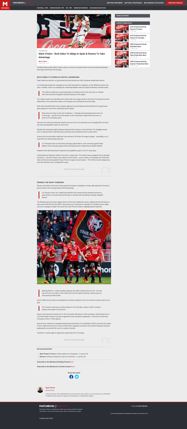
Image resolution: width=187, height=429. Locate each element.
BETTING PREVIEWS (115, 3)
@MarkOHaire (50, 390)
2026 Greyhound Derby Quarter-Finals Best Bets (139, 63)
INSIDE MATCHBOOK (81, 8)
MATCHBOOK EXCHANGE (154, 3)
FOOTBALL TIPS (42, 8)
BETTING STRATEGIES (133, 3)
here (72, 362)
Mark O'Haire (43, 61)
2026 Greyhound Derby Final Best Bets (138, 45)
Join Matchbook (175, 3)
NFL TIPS (69, 8)
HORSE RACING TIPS (57, 8)
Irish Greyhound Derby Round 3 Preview (138, 28)
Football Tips (43, 51)
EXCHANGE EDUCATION (98, 8)
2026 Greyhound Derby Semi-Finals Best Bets (138, 54)
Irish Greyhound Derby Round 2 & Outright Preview (138, 37)
